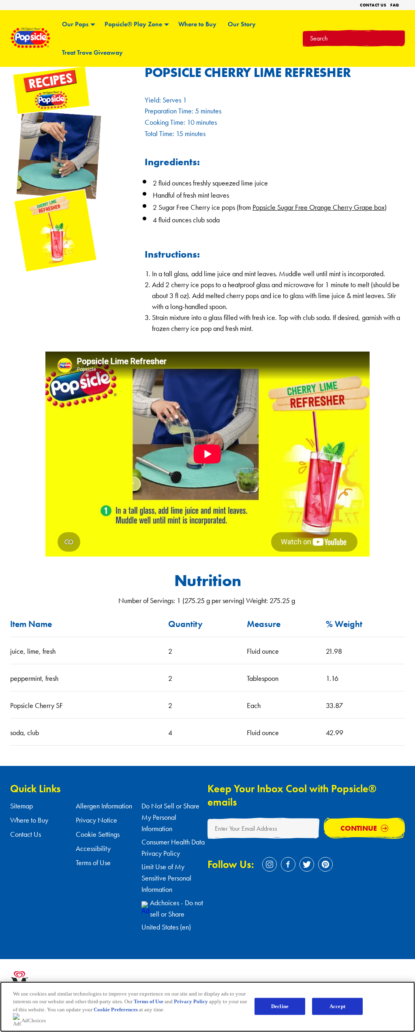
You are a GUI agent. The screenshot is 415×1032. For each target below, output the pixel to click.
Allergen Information (104, 805)
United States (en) (166, 927)
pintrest (325, 864)
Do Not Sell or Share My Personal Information (170, 817)
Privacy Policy (191, 1001)
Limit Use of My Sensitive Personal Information (166, 878)
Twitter (306, 864)
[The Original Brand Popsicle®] (30, 46)
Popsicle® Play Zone (133, 24)
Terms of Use (93, 862)
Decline (280, 1006)
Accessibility (93, 848)
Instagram (269, 864)
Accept (337, 1006)
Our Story (242, 24)
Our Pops (75, 24)
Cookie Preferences (116, 1009)
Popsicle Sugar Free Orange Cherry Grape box (318, 207)
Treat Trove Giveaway (92, 52)
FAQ (394, 5)
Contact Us (373, 5)
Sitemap (21, 805)
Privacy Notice (96, 820)
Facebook (288, 864)
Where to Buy (197, 24)
